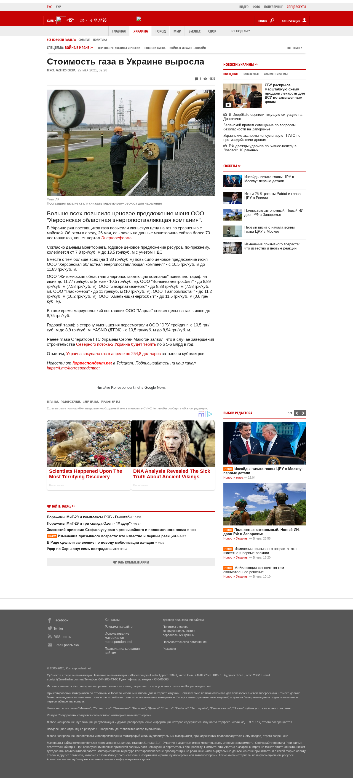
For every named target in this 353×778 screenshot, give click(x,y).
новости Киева (155, 48)
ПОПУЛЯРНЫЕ (273, 6)
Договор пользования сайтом (183, 619)
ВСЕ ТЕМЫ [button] (293, 48)
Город (161, 31)
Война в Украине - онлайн (188, 48)
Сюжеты (230, 165)
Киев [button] (50, 20)
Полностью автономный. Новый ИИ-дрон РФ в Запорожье (274, 212)
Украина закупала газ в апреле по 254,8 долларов (113, 353)
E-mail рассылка (66, 645)
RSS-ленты (62, 637)
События (84, 39)
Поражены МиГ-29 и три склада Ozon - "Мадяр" (94, 523)
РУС (49, 6)
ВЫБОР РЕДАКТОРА (237, 412)
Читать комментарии (131, 562)
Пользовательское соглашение (185, 641)
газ (56, 401)
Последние (230, 74)
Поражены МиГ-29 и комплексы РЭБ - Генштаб (94, 517)
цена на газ (90, 401)
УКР (58, 6)
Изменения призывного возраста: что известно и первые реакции (117, 536)
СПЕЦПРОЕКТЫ (296, 6)
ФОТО (256, 6)
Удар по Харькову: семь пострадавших (87, 549)
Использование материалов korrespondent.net (118, 638)
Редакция (169, 648)
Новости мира (233, 477)
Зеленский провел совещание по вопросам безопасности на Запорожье (259, 127)
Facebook (61, 620)
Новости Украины (238, 64)
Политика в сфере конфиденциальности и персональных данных (179, 631)
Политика (100, 39)
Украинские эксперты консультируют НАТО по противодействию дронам (261, 137)
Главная (119, 31)
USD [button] (82, 20)
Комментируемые (276, 74)
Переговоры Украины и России (119, 48)
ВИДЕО (243, 6)
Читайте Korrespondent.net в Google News (131, 387)
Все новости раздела (61, 39)
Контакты (112, 620)
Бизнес (194, 31)
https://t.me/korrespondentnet (73, 368)
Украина (140, 31)
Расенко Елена (65, 70)
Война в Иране (135, 47)
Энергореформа (116, 237)
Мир (177, 31)
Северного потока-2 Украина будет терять (116, 344)
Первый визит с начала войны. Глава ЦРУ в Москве (270, 229)
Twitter (58, 629)
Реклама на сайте (119, 627)
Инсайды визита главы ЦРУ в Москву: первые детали (269, 179)
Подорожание (70, 401)
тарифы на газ (110, 401)
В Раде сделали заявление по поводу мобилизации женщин (105, 542)
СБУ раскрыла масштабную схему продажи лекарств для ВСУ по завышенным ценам (285, 93)
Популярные (251, 74)
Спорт (213, 31)
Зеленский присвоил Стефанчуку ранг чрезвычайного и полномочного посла (121, 530)
